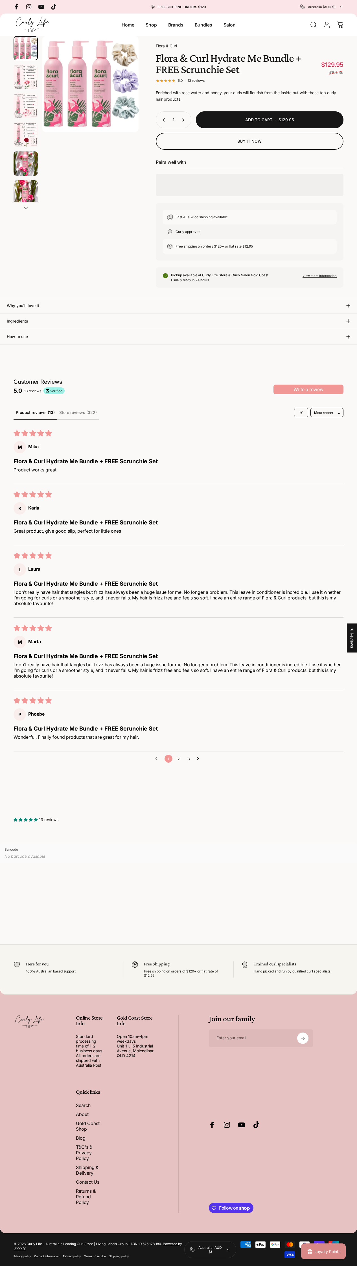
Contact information (47, 1256)
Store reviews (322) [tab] (78, 412)
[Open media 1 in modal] (90, 84)
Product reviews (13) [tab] (35, 412)
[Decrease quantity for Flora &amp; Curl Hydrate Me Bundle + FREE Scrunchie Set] (162, 120)
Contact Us (87, 1182)
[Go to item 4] (26, 134)
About (82, 1114)
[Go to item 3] (26, 106)
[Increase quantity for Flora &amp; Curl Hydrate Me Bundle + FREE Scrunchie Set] (184, 120)
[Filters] (301, 412)
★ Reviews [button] (352, 638)
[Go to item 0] (26, 48)
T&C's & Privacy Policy (84, 1152)
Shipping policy (119, 1256)
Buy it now (249, 141)
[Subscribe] (302, 1038)
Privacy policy (22, 1256)
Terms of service (95, 1256)
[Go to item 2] (26, 77)
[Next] (124, 93)
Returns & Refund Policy (86, 1196)
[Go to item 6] (26, 192)
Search (83, 1105)
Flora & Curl (166, 45)
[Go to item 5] (26, 163)
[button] (26, 819)
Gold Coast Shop (88, 1126)
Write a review (308, 389)
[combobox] (321, 7)
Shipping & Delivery (87, 1170)
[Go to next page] (199, 759)
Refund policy (72, 1256)
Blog (81, 1138)
